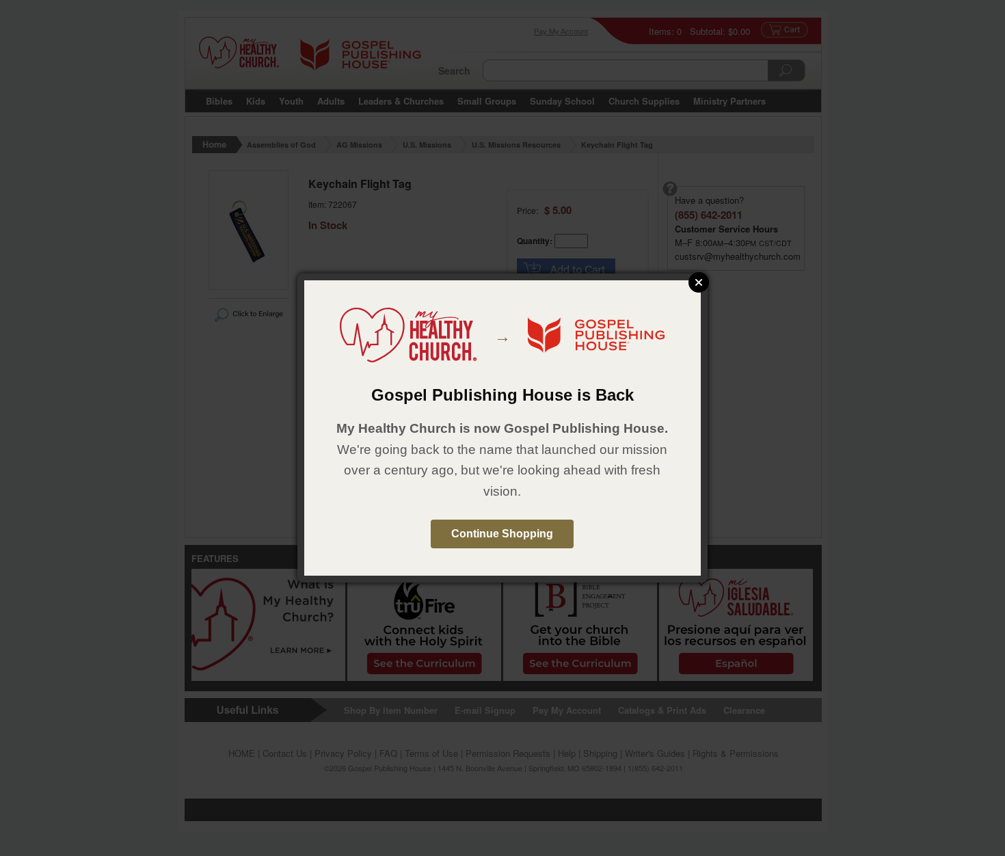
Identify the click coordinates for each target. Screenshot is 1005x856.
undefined (698, 282)
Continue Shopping (502, 533)
